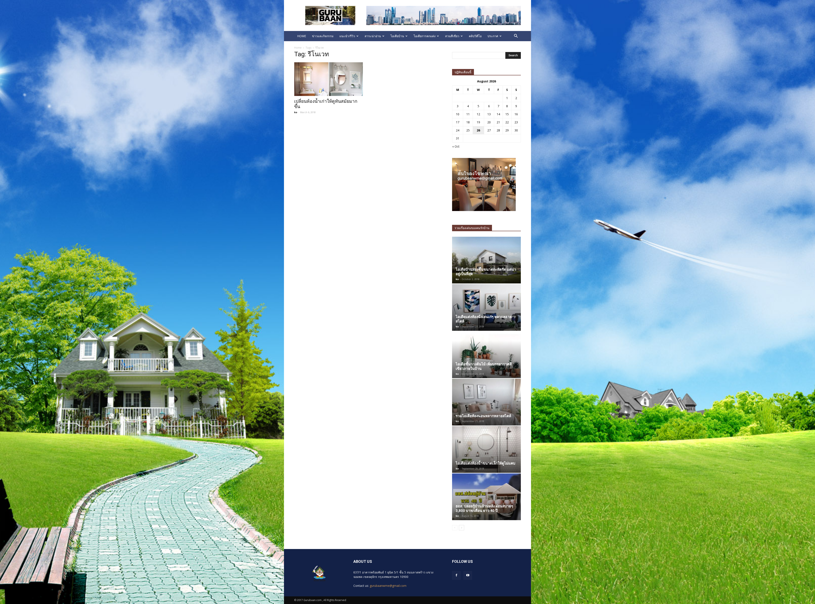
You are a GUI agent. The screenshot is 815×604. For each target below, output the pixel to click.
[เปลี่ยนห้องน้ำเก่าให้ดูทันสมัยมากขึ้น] (328, 79)
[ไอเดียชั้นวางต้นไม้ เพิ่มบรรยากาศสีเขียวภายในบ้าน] (486, 354)
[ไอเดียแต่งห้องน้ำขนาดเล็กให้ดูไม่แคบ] (486, 449)
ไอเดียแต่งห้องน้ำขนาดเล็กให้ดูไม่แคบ (485, 463)
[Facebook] (456, 575)
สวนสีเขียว (452, 36)
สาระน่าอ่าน (373, 36)
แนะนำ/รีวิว (347, 36)
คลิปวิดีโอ (475, 36)
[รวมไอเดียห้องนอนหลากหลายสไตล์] (486, 402)
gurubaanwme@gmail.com (388, 586)
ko (295, 112)
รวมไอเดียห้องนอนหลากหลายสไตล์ (483, 416)
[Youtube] (468, 575)
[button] (516, 36)
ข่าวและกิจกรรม (322, 36)
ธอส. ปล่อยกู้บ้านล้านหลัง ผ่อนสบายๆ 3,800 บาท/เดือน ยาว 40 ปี (484, 508)
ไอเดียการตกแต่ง (425, 36)
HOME (301, 36)
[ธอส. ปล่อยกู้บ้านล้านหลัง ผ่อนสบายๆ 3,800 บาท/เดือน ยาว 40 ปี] (486, 496)
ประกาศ (493, 36)
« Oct (455, 146)
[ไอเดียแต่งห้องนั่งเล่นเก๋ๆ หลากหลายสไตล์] (486, 307)
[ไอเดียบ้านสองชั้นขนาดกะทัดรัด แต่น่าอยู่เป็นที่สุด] (486, 260)
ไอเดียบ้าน (397, 36)
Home (298, 47)
